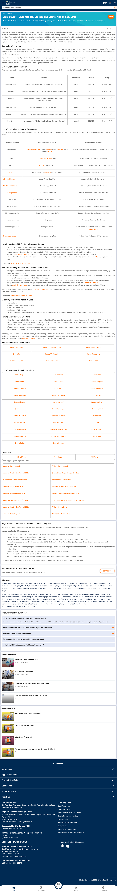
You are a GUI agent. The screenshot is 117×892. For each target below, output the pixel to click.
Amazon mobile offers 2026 (13, 487)
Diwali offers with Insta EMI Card (15, 480)
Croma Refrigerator (94, 354)
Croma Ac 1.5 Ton (16, 361)
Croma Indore (20, 409)
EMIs (96, 257)
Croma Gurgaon (97, 382)
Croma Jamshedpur (97, 429)
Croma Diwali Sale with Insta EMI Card (65, 473)
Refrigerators (12, 193)
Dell (43, 165)
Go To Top (59, 764)
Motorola (60, 149)
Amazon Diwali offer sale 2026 (14, 493)
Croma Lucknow (97, 402)
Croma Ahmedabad (20, 388)
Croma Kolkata (97, 395)
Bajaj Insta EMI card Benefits (21, 296)
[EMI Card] (105, 3)
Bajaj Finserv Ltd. (64, 806)
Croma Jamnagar (58, 409)
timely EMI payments (19, 285)
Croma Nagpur (20, 375)
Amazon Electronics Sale (61, 514)
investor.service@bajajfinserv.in (20, 822)
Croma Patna (20, 443)
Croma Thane (58, 382)
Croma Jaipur (58, 388)
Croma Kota (97, 423)
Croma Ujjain (97, 436)
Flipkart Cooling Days (59, 507)
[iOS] (68, 846)
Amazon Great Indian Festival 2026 (16, 473)
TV (19, 354)
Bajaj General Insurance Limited (69, 813)
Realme (49, 149)
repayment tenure (22, 254)
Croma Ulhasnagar (20, 429)
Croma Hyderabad (97, 388)
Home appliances (9, 236)
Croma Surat (19, 382)
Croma (15, 354)
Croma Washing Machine (52, 347)
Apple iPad (48, 159)
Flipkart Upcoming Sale (60, 466)
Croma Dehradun (58, 416)
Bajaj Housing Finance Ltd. (67, 823)
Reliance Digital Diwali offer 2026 (64, 487)
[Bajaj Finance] (10, 3)
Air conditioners (9, 179)
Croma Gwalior (58, 443)
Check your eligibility (42, 289)
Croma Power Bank (17, 347)
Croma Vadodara (20, 395)
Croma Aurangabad (58, 436)
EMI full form (21, 457)
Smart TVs (12, 172)
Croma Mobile (93, 361)
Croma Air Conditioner (93, 347)
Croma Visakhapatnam (58, 429)
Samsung (33, 149)
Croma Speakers (52, 361)
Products (58, 887)
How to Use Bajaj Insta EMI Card (22, 263)
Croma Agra (97, 375)
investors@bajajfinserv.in (18, 856)
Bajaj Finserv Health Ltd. (67, 829)
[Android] (62, 846)
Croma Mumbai (97, 409)
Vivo (39, 149)
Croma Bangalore (19, 416)
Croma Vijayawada (58, 423)
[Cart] (114, 3)
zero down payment (91, 283)
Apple (27, 149)
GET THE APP (107, 571)
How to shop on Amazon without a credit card (68, 500)
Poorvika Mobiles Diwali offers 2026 (16, 500)
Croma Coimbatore (58, 395)
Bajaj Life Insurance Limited (68, 816)
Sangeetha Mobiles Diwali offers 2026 (65, 493)
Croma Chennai (19, 402)
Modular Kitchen (93, 229)
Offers (76, 890)
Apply (111, 17)
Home (13, 890)
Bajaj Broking (62, 826)
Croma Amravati (58, 402)
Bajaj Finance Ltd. (64, 809)
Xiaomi (49, 152)
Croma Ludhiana (20, 436)
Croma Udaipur (19, 423)
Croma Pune (58, 375)
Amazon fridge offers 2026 (61, 480)
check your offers (28, 339)
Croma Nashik (97, 416)
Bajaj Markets (63, 819)
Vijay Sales (58, 457)
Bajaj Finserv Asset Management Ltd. (71, 832)
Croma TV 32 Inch (51, 354)
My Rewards (41, 890)
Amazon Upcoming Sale (12, 466)
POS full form (95, 457)
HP (40, 165)
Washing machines (10, 186)
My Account (103, 890)
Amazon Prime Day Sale (12, 514)
